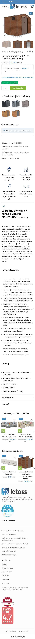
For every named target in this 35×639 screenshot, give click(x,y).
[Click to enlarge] (5, 35)
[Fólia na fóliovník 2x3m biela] (9, 462)
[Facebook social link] (8, 158)
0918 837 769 (17, 590)
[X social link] (10, 158)
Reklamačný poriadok (8, 534)
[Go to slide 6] (21, 36)
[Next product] (32, 52)
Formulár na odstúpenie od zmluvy (12, 547)
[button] (3, 25)
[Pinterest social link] (13, 158)
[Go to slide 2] (13, 36)
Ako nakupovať (6, 572)
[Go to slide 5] (19, 36)
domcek (15, 152)
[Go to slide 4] (17, 36)
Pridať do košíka (18, 88)
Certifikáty (5, 575)
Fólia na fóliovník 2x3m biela (9, 473)
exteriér (4, 155)
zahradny (10, 155)
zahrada (21, 152)
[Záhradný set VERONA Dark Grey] (9, 425)
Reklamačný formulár (8, 551)
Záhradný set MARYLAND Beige (25, 435)
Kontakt (4, 564)
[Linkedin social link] (15, 158)
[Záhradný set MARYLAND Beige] (26, 425)
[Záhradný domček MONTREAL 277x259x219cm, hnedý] (26, 462)
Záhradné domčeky (15, 146)
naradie (9, 152)
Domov (3, 52)
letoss (27, 152)
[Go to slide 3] (15, 36)
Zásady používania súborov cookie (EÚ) (14, 544)
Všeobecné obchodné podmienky (12, 531)
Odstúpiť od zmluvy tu (9, 555)
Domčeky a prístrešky (16, 52)
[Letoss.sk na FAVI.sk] (17, 602)
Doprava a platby (7, 568)
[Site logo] (18, 7)
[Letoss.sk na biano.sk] (17, 615)
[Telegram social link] (18, 158)
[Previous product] (28, 52)
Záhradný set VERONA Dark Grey (9, 435)
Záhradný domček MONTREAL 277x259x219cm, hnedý (26, 475)
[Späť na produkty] (30, 52)
